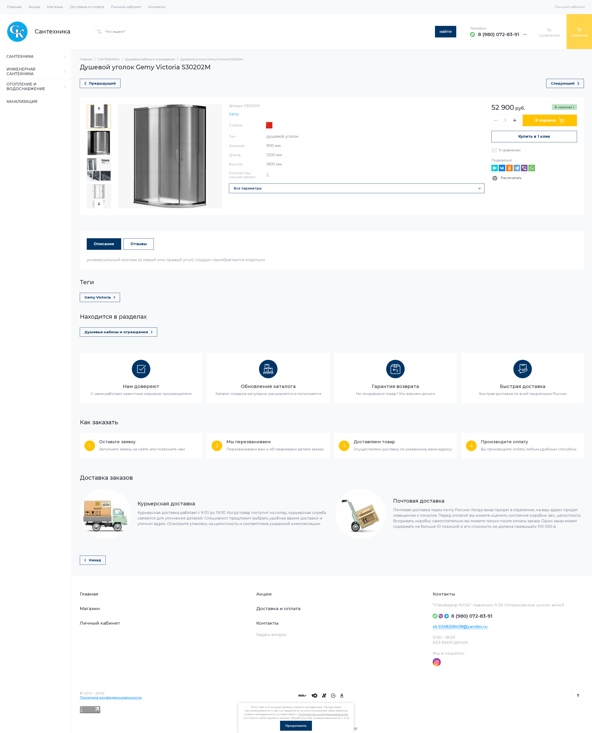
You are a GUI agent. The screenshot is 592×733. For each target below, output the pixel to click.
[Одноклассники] (509, 168)
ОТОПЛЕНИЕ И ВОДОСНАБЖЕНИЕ (25, 86)
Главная (86, 59)
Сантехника (52, 31)
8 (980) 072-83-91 (498, 34)
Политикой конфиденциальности (323, 714)
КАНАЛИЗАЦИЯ (21, 101)
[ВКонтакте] (502, 168)
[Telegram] (517, 168)
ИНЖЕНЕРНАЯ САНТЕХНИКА (20, 71)
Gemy (234, 114)
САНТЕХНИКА (20, 56)
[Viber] (524, 168)
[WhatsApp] (531, 168)
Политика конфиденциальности (111, 697)
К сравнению (510, 150)
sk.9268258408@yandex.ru (460, 626)
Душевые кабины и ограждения (150, 59)
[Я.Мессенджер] (494, 168)
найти (446, 31)
